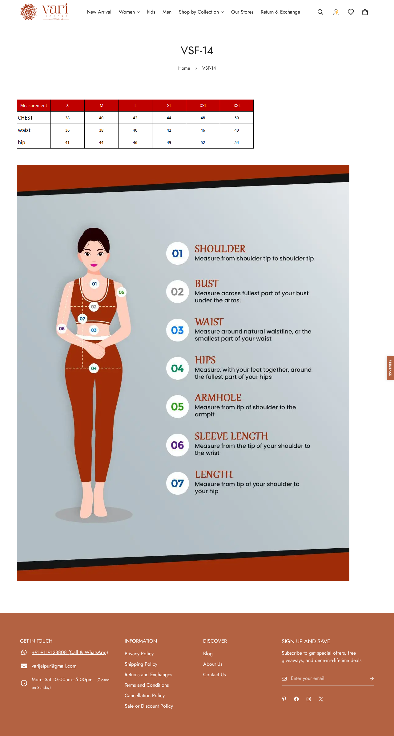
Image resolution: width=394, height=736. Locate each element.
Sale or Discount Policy (149, 705)
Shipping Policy (141, 664)
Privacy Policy (139, 653)
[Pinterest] (284, 699)
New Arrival (99, 11)
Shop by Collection (199, 11)
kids (151, 11)
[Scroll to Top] (382, 702)
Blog (208, 653)
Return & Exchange (280, 11)
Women (127, 11)
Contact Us (214, 674)
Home (184, 68)
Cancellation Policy (145, 695)
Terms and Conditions (147, 685)
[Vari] (44, 12)
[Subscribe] (367, 678)
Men (167, 11)
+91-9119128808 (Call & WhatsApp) (70, 652)
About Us (212, 664)
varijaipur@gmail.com (54, 665)
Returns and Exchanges (148, 674)
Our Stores (242, 11)
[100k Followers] (308, 699)
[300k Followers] (296, 699)
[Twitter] (321, 699)
